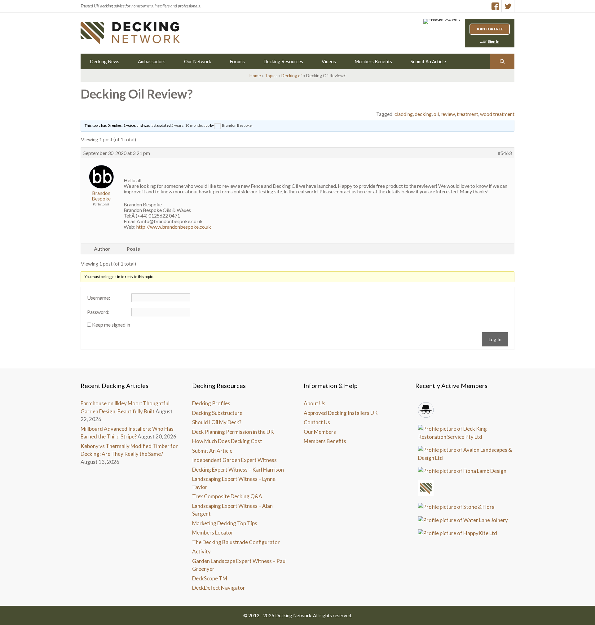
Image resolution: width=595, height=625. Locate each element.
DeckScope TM (209, 578)
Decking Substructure (217, 413)
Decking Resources (283, 61)
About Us (314, 403)
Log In (494, 339)
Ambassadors (151, 61)
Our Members (320, 432)
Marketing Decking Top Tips (224, 523)
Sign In (493, 41)
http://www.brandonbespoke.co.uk (173, 227)
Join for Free (489, 29)
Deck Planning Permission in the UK (233, 432)
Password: (98, 312)
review (448, 114)
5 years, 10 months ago (190, 125)
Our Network (197, 61)
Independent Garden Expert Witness (234, 460)
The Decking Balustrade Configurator (236, 542)
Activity (201, 551)
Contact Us (317, 422)
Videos (329, 61)
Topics (271, 75)
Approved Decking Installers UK (341, 413)
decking (423, 114)
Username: (98, 298)
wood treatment (497, 114)
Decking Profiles (211, 403)
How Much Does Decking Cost (227, 441)
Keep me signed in (111, 325)
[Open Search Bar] (502, 61)
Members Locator (212, 532)
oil (436, 114)
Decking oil (291, 75)
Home (255, 75)
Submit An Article (428, 61)
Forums (237, 61)
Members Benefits (373, 61)
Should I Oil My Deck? (216, 422)
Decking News (104, 61)
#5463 (505, 153)
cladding (403, 114)
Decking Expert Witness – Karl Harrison (238, 469)
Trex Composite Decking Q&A (227, 496)
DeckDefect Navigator (218, 587)
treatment (467, 114)
